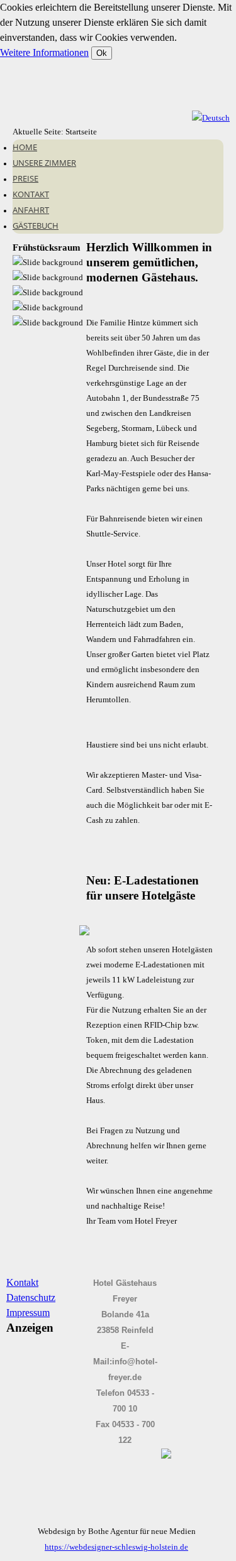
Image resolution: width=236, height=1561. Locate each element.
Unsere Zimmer (44, 162)
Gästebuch (36, 225)
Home (25, 147)
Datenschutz (30, 1297)
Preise (25, 178)
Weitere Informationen (44, 52)
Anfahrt (31, 209)
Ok (101, 53)
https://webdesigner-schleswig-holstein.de (116, 1547)
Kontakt (31, 194)
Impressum (28, 1312)
